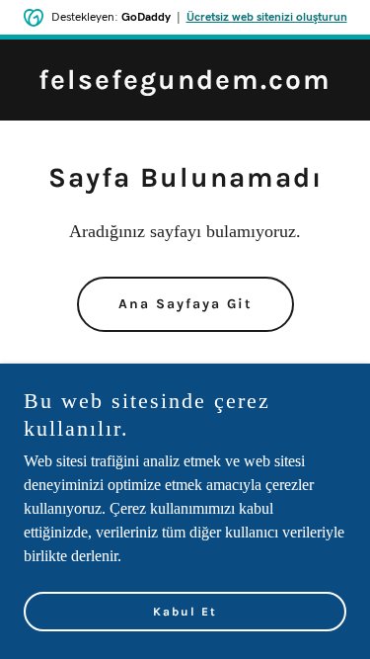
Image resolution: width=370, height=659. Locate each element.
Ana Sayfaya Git (185, 303)
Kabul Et (185, 611)
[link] (185, 83)
